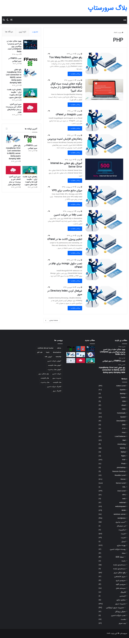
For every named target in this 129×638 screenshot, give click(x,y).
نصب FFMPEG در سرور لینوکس (14, 59)
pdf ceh (39, 353)
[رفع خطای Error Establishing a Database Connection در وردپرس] (80, 354)
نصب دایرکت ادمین (118, 615)
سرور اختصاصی (120, 576)
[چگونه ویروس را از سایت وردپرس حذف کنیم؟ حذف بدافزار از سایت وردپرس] (90, 354)
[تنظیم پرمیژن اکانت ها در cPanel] (104, 245)
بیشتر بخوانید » (75, 74)
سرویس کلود (121, 584)
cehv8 (59, 348)
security (58, 357)
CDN (124, 401)
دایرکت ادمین (56, 374)
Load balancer (120, 436)
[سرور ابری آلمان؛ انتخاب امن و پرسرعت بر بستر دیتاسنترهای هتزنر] (30, 107)
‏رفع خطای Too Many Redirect (65, 57)
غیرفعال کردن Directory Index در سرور (64, 292)
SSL (124, 487)
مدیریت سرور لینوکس (115, 607)
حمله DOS (120, 557)
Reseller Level (120, 475)
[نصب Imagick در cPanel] (104, 120)
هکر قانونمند (45, 378)
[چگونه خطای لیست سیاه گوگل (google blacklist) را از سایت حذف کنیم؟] (104, 89)
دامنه (124, 561)
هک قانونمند (57, 382)
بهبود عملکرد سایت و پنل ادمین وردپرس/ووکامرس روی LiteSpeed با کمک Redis (14, 46)
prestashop (121, 467)
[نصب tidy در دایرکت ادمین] (104, 220)
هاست (123, 619)
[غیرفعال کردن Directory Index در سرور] (104, 296)
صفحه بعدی (53, 320)
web (124, 499)
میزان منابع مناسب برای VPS (67, 190)
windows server (120, 514)
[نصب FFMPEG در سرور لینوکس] (30, 62)
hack (47, 353)
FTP (124, 428)
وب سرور (122, 623)
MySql (123, 452)
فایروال (123, 592)
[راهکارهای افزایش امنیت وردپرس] (104, 145)
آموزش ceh (48, 357)
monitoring (122, 444)
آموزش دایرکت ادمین (54, 361)
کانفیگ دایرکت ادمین (54, 387)
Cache (123, 397)
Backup (123, 393)
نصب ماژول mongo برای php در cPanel (65, 265)
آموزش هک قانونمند (54, 365)
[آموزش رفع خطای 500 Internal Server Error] (104, 169)
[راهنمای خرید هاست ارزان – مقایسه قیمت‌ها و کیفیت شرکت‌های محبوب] (30, 93)
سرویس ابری (121, 580)
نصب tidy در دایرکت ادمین (68, 215)
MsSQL (123, 448)
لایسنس (123, 596)
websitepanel (120, 506)
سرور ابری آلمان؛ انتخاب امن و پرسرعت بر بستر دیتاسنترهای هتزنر (13, 108)
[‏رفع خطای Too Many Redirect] (104, 63)
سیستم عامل (121, 588)
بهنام (78, 54)
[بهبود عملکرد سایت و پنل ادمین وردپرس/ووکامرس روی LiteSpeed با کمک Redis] (30, 44)
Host (124, 432)
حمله (124, 553)
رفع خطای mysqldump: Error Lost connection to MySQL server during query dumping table (13, 76)
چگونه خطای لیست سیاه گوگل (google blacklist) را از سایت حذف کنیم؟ (66, 87)
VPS (124, 495)
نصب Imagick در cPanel (69, 115)
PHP (124, 460)
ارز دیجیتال (121, 526)
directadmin (57, 353)
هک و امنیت (45, 382)
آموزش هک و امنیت (54, 370)
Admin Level (121, 386)
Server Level (121, 483)
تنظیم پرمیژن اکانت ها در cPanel (64, 239)
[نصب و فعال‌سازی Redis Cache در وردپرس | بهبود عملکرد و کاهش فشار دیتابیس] (80, 348)
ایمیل (123, 541)
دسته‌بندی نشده (119, 565)
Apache (123, 390)
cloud (123, 405)
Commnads (121, 413)
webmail (122, 502)
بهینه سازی (121, 545)
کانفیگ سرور (57, 391)
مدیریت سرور (120, 604)
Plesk (123, 463)
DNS (124, 425)
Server (123, 479)
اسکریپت (122, 530)
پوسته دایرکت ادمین (118, 549)
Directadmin (121, 421)
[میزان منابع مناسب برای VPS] (104, 196)
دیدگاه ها (9, 32)
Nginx (123, 456)
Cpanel (123, 417)
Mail (124, 440)
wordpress (122, 518)
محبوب (35, 32)
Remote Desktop (119, 471)
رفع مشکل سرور (120, 572)
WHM (124, 510)
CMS (124, 409)
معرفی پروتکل (120, 611)
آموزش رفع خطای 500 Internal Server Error (66, 165)
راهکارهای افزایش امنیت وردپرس (64, 139)
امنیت (123, 534)
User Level (121, 491)
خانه (124, 20)
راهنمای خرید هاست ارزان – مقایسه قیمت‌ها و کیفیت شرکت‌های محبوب (14, 93)
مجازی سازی (121, 600)
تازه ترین (22, 32)
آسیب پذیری (121, 522)
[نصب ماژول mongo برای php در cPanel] (104, 269)
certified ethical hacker (45, 348)
